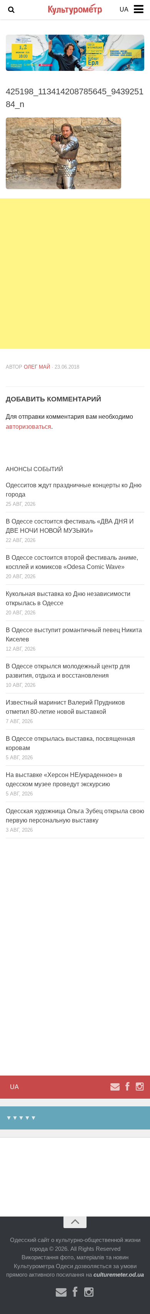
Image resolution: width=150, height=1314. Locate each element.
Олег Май (37, 367)
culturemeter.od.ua (118, 1274)
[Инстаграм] (139, 1086)
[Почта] (115, 1086)
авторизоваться (28, 426)
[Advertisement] (75, 273)
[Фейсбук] (127, 1086)
